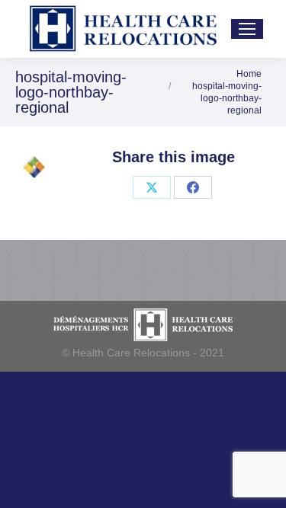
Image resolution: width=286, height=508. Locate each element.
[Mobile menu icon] (247, 29)
